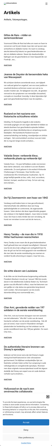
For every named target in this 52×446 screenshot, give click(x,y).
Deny (26, 430)
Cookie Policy (26, 443)
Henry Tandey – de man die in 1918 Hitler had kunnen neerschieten (23, 235)
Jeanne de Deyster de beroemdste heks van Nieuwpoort (26, 76)
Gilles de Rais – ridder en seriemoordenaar (17, 36)
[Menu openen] (46, 3)
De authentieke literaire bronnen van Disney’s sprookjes (24, 348)
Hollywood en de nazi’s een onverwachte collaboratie (19, 390)
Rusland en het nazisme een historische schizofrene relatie (21, 115)
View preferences (26, 437)
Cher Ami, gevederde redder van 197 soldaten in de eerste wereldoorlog (24, 309)
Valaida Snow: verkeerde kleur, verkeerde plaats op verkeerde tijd (22, 157)
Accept (26, 422)
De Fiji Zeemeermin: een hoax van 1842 (26, 197)
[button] (47, 396)
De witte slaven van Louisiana (20, 271)
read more (8, 65)
